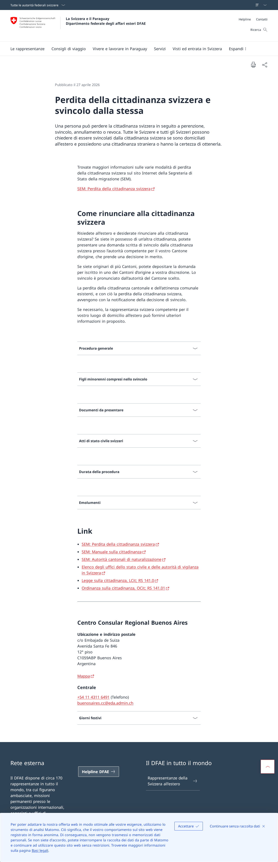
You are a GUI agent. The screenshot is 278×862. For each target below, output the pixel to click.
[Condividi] (264, 64)
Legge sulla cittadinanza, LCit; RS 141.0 (118, 580)
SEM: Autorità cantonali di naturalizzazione (121, 559)
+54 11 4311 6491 (93, 697)
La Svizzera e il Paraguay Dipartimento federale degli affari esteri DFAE (106, 21)
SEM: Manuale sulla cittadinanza (112, 551)
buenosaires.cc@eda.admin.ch (105, 703)
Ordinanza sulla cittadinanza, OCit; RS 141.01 (123, 588)
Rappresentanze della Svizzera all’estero (167, 780)
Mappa (83, 676)
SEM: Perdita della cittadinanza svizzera (114, 188)
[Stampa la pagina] (253, 64)
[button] (27, 49)
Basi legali (40, 850)
